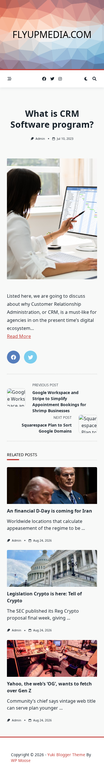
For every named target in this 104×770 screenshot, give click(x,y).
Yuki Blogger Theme (66, 754)
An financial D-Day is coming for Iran (49, 511)
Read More (19, 336)
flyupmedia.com (52, 34)
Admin (40, 139)
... (83, 528)
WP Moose (21, 760)
